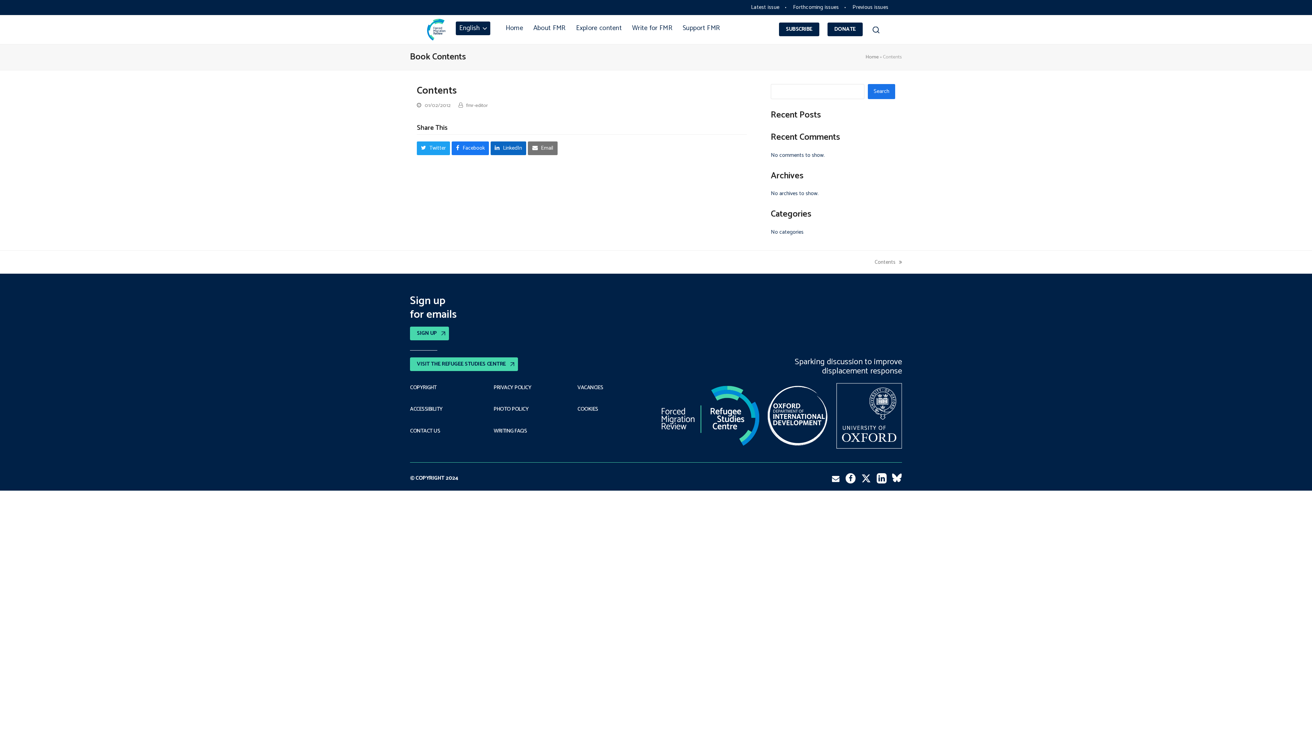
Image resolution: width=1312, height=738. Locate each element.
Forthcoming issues (816, 7)
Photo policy (511, 409)
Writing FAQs (510, 431)
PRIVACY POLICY (512, 388)
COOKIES (587, 409)
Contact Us (425, 431)
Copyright (423, 388)
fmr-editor (477, 105)
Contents (885, 262)
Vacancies (590, 388)
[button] (876, 31)
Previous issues (870, 7)
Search (881, 91)
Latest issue (765, 7)
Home (872, 57)
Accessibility (426, 409)
